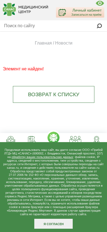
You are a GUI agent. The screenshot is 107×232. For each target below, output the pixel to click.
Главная (43, 43)
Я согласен (54, 224)
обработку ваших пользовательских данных (42, 157)
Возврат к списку (53, 94)
